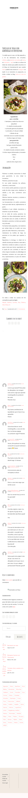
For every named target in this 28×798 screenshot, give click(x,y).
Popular (8, 636)
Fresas (19, 698)
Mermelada (12, 713)
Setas (4, 723)
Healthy (10, 704)
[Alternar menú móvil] (25, 10)
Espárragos (12, 698)
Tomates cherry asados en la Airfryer (15, 669)
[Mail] (13, 786)
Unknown (10, 478)
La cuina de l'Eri (11, 439)
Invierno (11, 707)
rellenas (4, 60)
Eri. (9, 305)
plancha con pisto (15, 60)
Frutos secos (11, 701)
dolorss (9, 523)
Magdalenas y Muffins (13, 710)
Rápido (15, 720)
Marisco (5, 713)
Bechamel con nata (12, 645)
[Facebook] (3, 616)
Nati (8, 454)
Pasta (9, 716)
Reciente (20, 636)
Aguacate (5, 686)
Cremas (5, 695)
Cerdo (11, 692)
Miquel (4, 302)
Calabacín (5, 692)
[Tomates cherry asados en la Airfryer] (4, 666)
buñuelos (6, 62)
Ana (19, 302)
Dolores (9, 302)
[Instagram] (7, 616)
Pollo (4, 720)
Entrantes (5, 698)
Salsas (20, 720)
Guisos (4, 704)
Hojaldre (16, 704)
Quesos (9, 720)
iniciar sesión (9, 580)
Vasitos (16, 723)
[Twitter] (13, 616)
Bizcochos (18, 689)
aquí (12, 62)
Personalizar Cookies (5, 775)
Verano (21, 723)
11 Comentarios (21, 309)
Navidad (19, 713)
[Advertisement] (14, 28)
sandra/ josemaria (11, 466)
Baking (5, 689)
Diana (3, 69)
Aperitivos (17, 686)
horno (23, 60)
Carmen (15, 302)
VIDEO (5, 725)
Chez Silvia (5, 305)
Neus (5, 309)
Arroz (23, 686)
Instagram (21, 69)
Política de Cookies (4, 779)
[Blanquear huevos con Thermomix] (4, 654)
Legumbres (18, 707)
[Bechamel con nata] (4, 644)
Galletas (18, 701)
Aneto (11, 686)
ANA (9, 505)
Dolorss (23, 302)
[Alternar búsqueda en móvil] (22, 10)
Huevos (5, 707)
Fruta (4, 701)
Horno (22, 704)
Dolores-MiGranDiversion (13, 490)
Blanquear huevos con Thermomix (13, 656)
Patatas (15, 716)
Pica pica (21, 716)
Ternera (10, 723)
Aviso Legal (5, 783)
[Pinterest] (10, 616)
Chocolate (17, 692)
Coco (23, 692)
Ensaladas (16, 695)
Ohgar (4, 716)
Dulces (10, 695)
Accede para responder (14, 440)
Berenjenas (11, 689)
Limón (4, 710)
